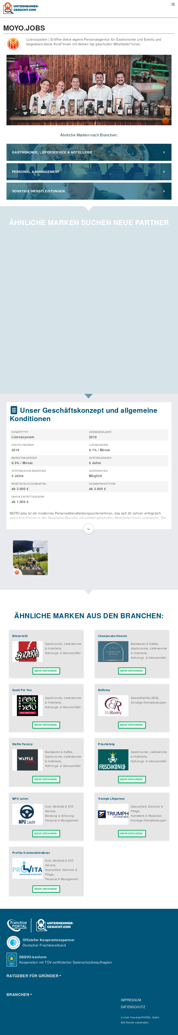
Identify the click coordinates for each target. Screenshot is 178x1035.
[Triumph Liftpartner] (113, 823)
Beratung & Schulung (59, 816)
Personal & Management (36, 172)
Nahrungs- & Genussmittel (62, 653)
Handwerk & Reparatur (146, 816)
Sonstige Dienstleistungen (38, 191)
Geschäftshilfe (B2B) (144, 698)
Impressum (131, 1000)
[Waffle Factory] (27, 769)
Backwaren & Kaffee (144, 644)
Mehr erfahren (45, 670)
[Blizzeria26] (27, 660)
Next (168, 558)
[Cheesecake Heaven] (113, 660)
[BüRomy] (113, 714)
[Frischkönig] (113, 769)
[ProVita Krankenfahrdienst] (27, 877)
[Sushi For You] (27, 714)
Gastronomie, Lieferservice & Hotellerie (52, 152)
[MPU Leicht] (27, 823)
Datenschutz (133, 1006)
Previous (10, 558)
